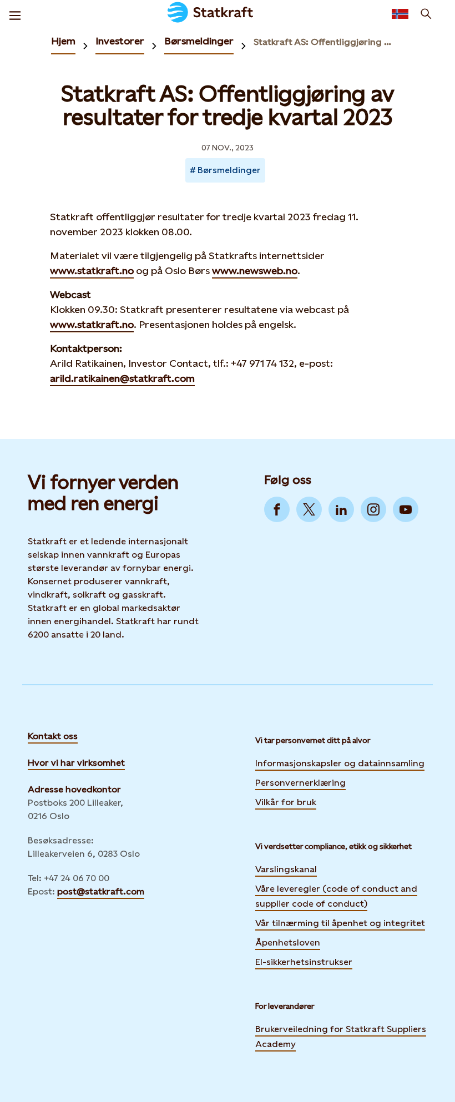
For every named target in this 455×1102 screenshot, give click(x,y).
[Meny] (15, 14)
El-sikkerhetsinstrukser (303, 962)
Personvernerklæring (300, 782)
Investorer (119, 41)
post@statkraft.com (100, 891)
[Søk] (426, 14)
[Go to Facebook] (277, 509)
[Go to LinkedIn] (341, 509)
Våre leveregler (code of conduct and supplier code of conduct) (336, 896)
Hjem (63, 41)
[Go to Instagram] (373, 509)
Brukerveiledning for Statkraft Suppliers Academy (340, 1036)
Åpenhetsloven (287, 942)
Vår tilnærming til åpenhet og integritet (340, 923)
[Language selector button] (400, 14)
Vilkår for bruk (285, 802)
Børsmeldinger (199, 41)
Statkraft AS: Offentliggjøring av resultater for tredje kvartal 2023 (325, 42)
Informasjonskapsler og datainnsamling (339, 762)
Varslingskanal (286, 869)
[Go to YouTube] (405, 509)
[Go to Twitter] (309, 509)
